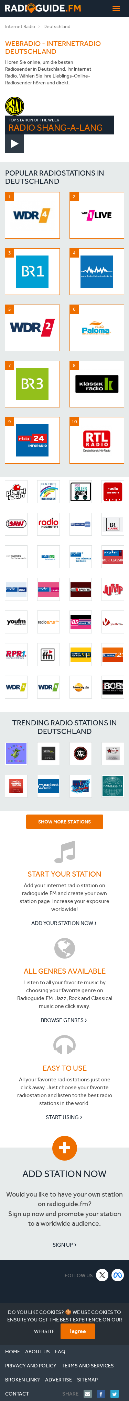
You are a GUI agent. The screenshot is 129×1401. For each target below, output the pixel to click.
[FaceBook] (103, 1394)
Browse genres (62, 1020)
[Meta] (118, 1275)
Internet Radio (20, 26)
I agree (77, 1331)
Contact (17, 1394)
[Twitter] (117, 1394)
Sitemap (87, 1380)
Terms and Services (88, 1366)
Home (12, 1352)
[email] (90, 1394)
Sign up (63, 1245)
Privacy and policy (30, 1366)
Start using (62, 1117)
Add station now (64, 1173)
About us (37, 1352)
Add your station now (62, 923)
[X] (102, 1275)
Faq (60, 1352)
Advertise (58, 1380)
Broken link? (22, 1380)
